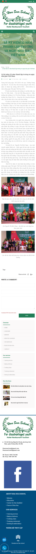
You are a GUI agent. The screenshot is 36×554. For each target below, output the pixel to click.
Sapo (24, 552)
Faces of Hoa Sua (12, 505)
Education (10, 500)
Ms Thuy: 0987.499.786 (10, 456)
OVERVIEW (7, 331)
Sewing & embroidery (9, 374)
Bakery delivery (8, 364)
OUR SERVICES (8, 342)
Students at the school (18, 543)
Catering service (8, 360)
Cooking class (7, 367)
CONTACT (6, 349)
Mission (9, 498)
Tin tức (7, 67)
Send (26, 315)
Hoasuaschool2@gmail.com (11, 450)
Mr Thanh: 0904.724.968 (10, 455)
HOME (6, 327)
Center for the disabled (14, 503)
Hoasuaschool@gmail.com (11, 448)
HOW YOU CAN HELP (9, 338)
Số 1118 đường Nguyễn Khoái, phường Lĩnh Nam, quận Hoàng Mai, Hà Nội (17, 443)
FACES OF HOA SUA (9, 345)
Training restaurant (9, 371)
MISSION (6, 334)
